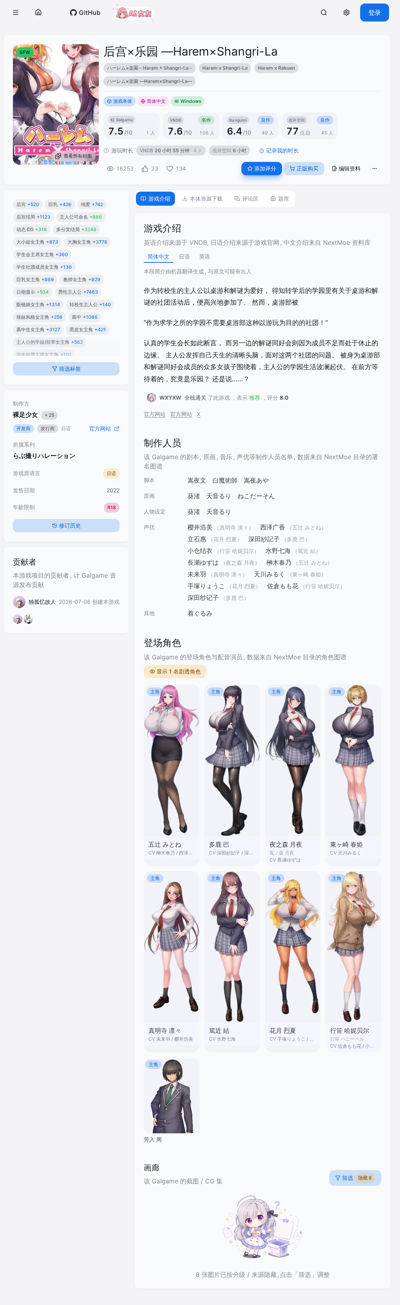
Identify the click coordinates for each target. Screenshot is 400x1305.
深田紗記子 (264, 539)
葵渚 (194, 496)
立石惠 (197, 539)
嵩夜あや (256, 480)
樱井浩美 (200, 527)
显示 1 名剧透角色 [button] (179, 671)
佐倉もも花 (282, 586)
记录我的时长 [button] (282, 150)
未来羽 (197, 574)
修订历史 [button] (70, 525)
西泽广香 (272, 527)
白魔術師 (225, 480)
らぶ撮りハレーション (44, 456)
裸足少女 (33, 414)
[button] (15, 12)
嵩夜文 (197, 480)
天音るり (218, 496)
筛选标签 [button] (70, 368)
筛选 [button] (357, 1177)
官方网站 (155, 414)
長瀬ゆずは (203, 562)
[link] (85, 12)
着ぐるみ (200, 613)
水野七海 (278, 551)
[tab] (155, 199)
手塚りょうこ (206, 586)
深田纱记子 (203, 597)
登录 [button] (374, 12)
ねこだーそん (256, 496)
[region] (242, 74)
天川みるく (269, 574)
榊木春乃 (278, 562)
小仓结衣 (200, 551)
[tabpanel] (262, 750)
